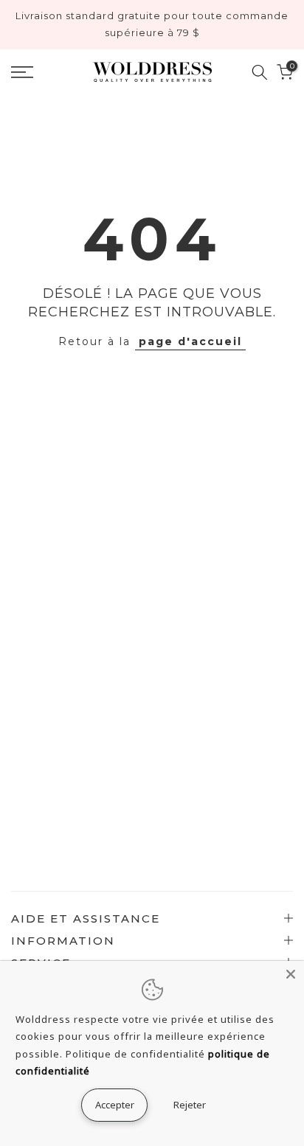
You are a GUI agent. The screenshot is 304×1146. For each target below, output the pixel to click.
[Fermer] (290, 974)
